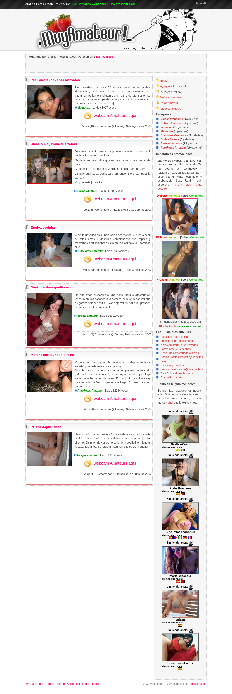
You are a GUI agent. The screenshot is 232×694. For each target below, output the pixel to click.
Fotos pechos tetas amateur (178, 340)
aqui (170, 402)
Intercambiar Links (87, 683)
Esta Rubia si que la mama (177, 373)
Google (50, 683)
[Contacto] (201, 3)
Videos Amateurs (170, 108)
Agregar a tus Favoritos (174, 86)
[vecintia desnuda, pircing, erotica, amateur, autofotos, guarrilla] (49, 391)
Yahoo (61, 683)
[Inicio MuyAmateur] (197, 3)
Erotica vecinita (43, 227)
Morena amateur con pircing (52, 354)
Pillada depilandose (46, 427)
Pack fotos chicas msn (174, 336)
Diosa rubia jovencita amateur (54, 144)
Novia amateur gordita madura (54, 287)
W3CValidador (34, 683)
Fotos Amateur (169, 103)
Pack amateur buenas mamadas (55, 80)
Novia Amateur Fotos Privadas (179, 345)
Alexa (70, 683)
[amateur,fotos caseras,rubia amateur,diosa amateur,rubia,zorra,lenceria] (49, 182)
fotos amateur (198, 683)
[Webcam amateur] (180, 234)
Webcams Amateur (172, 97)
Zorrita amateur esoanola (176, 349)
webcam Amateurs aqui (115, 115)
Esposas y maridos (172, 365)
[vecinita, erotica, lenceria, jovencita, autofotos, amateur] (49, 265)
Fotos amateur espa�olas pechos (182, 369)
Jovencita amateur (172, 377)
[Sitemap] (205, 3)
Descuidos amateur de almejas (180, 353)
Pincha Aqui (167, 326)
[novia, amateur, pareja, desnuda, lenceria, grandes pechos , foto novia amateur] (49, 345)
